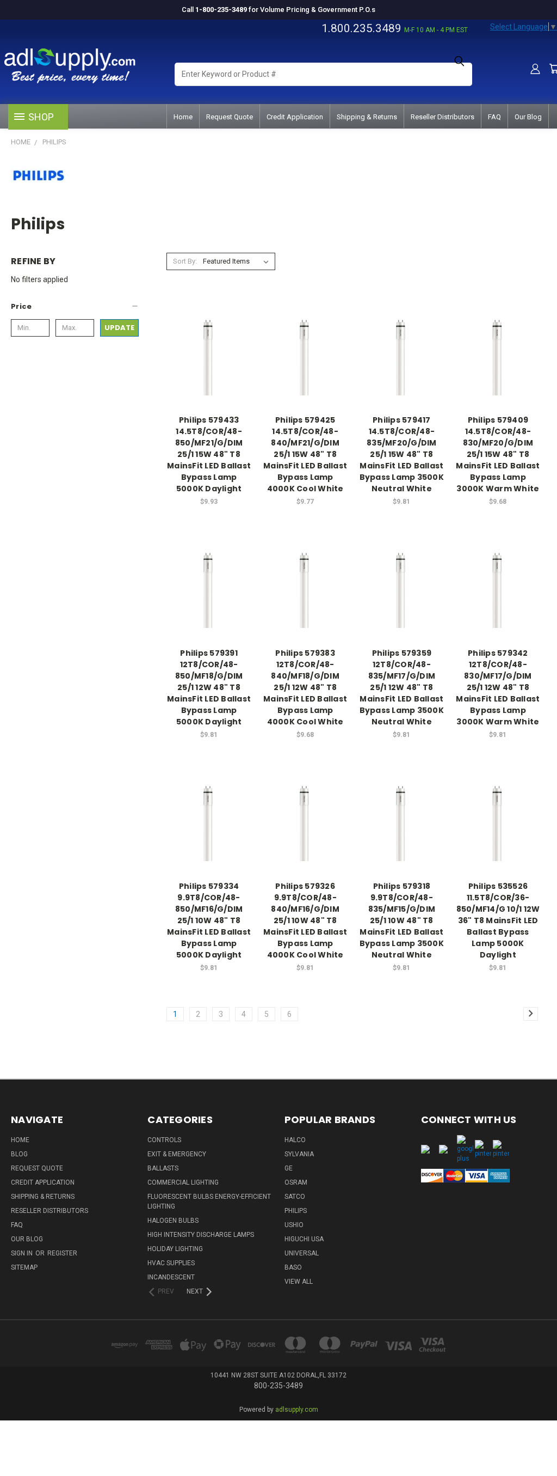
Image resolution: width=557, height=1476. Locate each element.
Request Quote (229, 117)
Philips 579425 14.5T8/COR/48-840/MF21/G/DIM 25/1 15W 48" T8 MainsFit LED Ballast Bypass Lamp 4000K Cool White (305, 454)
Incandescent (171, 1277)
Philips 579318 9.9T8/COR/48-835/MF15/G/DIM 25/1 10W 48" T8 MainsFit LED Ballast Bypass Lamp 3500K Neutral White (402, 920)
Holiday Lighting (175, 1249)
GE (288, 1168)
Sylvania (299, 1154)
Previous (540, 1433)
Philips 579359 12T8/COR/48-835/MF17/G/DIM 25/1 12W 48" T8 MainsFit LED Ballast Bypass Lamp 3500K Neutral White (402, 687)
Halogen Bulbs (173, 1220)
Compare (205, 351)
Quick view (209, 330)
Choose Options (209, 371)
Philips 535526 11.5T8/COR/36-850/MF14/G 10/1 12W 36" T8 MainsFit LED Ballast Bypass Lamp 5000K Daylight (498, 920)
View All (298, 1281)
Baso (293, 1267)
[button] (75, 306)
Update (119, 327)
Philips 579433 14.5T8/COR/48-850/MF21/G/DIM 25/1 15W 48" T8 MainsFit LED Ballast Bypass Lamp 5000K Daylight (209, 454)
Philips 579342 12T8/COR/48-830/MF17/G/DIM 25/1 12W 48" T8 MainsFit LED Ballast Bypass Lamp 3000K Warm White (498, 687)
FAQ (494, 117)
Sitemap (24, 1267)
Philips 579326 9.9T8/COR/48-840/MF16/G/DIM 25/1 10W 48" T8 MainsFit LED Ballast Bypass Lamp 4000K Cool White (305, 920)
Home (183, 117)
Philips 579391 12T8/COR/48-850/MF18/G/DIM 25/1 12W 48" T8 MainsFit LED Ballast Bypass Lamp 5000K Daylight (209, 687)
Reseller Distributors (442, 117)
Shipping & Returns (367, 117)
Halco (295, 1140)
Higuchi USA (304, 1239)
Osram (295, 1182)
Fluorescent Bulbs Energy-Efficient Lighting (209, 1201)
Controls (164, 1140)
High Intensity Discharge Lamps (200, 1235)
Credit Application (295, 117)
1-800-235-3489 (221, 9)
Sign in (22, 1253)
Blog (19, 1154)
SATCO (294, 1196)
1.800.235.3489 (361, 28)
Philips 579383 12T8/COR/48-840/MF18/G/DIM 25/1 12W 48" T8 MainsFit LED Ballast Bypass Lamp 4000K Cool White (305, 687)
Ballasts (162, 1168)
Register (62, 1253)
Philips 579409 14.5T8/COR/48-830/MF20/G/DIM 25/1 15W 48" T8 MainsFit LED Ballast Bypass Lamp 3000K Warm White (498, 454)
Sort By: (185, 261)
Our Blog (528, 117)
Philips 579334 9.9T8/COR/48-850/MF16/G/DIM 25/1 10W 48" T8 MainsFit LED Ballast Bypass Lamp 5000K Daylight (209, 920)
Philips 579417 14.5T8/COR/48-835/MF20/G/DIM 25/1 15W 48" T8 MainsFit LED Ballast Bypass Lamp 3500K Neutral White (402, 454)
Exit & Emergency (176, 1154)
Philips (295, 1211)
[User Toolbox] (535, 68)
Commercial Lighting (183, 1182)
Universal (301, 1253)
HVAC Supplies (171, 1263)
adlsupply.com (296, 1409)
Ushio (294, 1225)
